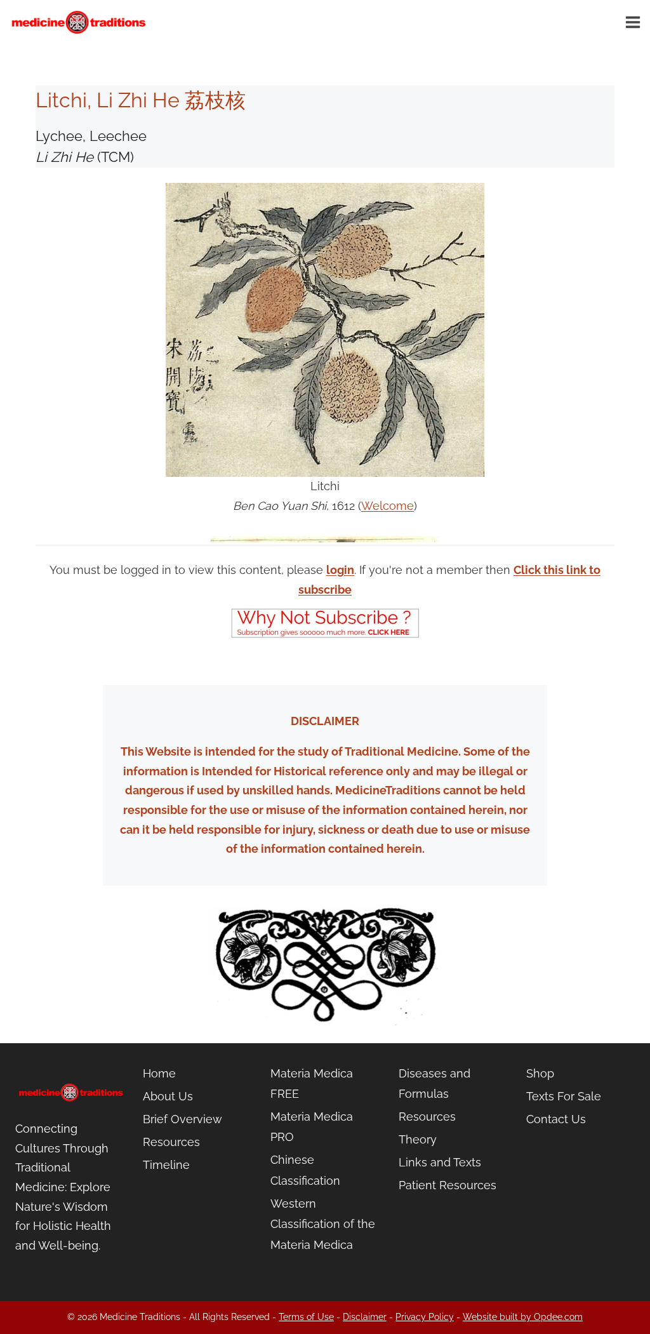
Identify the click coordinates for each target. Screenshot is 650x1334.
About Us (168, 1096)
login (340, 570)
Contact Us (556, 1119)
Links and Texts (440, 1162)
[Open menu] (635, 22)
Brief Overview (182, 1119)
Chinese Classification (305, 1170)
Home (159, 1073)
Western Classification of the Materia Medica (322, 1224)
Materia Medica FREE (311, 1083)
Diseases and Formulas (434, 1083)
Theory (418, 1139)
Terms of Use (306, 1317)
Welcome (387, 505)
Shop (540, 1073)
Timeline (166, 1164)
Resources (171, 1142)
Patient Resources (447, 1185)
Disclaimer (365, 1317)
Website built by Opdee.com (523, 1317)
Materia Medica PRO (311, 1127)
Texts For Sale (563, 1096)
